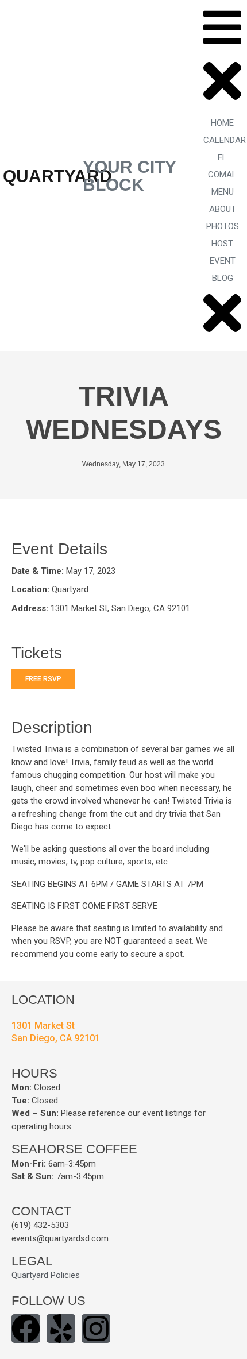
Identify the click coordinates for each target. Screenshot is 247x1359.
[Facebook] (25, 1328)
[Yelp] (61, 1328)
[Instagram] (96, 1328)
